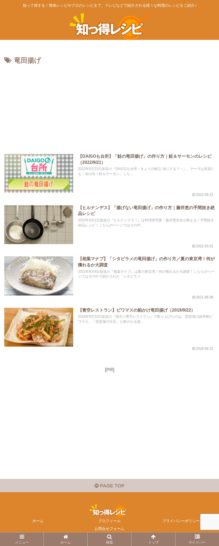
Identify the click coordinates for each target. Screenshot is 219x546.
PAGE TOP (111, 485)
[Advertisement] (109, 106)
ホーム (38, 521)
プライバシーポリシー (181, 521)
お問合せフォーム (109, 528)
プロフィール (109, 521)
